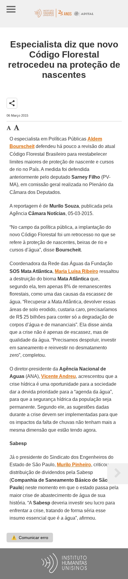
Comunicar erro (29, 537)
